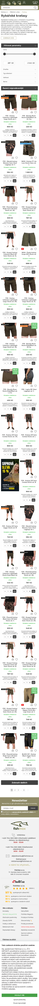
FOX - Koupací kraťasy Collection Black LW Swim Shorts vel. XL (10, 254)
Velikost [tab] (6, 77)
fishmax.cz (35, 3)
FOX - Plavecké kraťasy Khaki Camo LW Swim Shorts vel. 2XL (9, 755)
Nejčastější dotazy (9, 930)
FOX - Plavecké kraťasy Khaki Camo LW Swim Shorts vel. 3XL (9, 208)
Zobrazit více (8, 38)
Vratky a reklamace (9, 923)
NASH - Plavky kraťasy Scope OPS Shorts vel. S (29, 254)
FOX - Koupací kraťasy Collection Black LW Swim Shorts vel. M (29, 664)
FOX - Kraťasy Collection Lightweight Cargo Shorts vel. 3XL (10, 345)
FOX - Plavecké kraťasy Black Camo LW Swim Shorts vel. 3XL (29, 573)
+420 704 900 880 (10, 838)
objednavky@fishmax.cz (22, 856)
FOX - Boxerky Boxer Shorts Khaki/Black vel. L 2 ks (9, 391)
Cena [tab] (5, 49)
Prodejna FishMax (27, 917)
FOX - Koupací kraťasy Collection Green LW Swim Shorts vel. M (10, 664)
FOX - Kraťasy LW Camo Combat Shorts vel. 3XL (10, 435)
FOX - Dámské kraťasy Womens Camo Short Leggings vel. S (10, 163)
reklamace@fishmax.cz (21, 861)
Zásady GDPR (7, 920)
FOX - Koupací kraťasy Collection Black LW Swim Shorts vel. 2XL (29, 619)
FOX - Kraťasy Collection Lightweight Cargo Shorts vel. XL (29, 299)
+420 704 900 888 (13, 847)
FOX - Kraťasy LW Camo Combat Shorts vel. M (29, 481)
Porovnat (12, 112)
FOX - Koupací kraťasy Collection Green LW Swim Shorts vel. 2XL (10, 710)
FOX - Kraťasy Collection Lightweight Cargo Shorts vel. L (10, 117)
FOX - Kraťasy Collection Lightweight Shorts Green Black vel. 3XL (10, 573)
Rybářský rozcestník (28, 930)
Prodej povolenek (27, 923)
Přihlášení (24, 2)
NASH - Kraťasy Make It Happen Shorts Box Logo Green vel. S (29, 710)
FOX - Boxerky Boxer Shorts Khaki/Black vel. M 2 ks (29, 345)
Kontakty (6, 911)
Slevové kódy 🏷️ (26, 920)
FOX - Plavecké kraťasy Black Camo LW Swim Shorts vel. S (9, 619)
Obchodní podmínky (10, 917)
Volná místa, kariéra (28, 927)
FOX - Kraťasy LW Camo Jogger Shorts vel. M (10, 527)
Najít (35, 8)
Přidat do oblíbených (16, 112)
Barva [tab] (5, 81)
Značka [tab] (5, 69)
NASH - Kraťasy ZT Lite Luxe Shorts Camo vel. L (29, 163)
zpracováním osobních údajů (22, 812)
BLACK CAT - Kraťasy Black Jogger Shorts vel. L (29, 755)
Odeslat (33, 808)
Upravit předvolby (19, 999)
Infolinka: (21, 835)
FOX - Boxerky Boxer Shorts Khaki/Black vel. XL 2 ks (29, 117)
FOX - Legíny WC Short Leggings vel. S (29, 390)
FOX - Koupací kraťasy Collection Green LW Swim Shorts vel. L (29, 208)
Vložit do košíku (14, 135)
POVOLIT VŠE (19, 995)
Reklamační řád (8, 927)
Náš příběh (25, 911)
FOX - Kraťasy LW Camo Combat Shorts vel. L (29, 435)
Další (27, 790)
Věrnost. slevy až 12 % (10, 914)
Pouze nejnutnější (19, 1003)
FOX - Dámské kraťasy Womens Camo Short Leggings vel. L (29, 527)
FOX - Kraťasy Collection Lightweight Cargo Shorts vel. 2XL (10, 299)
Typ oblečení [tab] (7, 73)
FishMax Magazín (27, 914)
